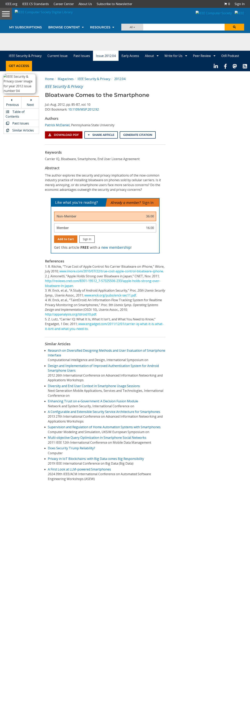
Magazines (66, 79)
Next (30, 105)
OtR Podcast (230, 56)
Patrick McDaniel (57, 125)
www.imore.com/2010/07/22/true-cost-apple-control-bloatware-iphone (111, 271)
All (131, 27)
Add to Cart (66, 239)
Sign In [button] (240, 4)
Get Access (19, 66)
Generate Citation (137, 135)
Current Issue (57, 56)
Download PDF (66, 135)
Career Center (64, 4)
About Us (85, 4)
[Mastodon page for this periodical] (235, 66)
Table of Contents (15, 114)
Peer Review (202, 56)
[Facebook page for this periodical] (225, 66)
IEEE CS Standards (35, 4)
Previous (12, 105)
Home (49, 79)
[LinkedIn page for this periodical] (216, 66)
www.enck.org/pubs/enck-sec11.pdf (110, 295)
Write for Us (173, 56)
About (150, 56)
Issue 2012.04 (106, 56)
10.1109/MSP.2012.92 (83, 109)
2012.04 (119, 79)
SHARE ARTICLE (103, 135)
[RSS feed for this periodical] (245, 66)
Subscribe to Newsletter (114, 4)
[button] (227, 4)
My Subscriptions (25, 27)
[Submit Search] (234, 27)
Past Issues (81, 56)
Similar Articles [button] (23, 130)
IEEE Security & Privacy (25, 56)
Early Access (130, 56)
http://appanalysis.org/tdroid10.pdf (70, 314)
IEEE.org (11, 4)
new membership (116, 247)
